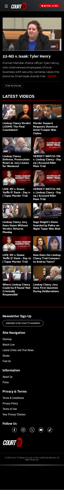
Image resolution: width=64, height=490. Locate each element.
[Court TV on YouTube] (41, 429)
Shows (6, 355)
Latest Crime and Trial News (18, 350)
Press (6, 382)
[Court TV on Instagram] (23, 429)
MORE (51, 76)
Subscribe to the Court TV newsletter (23, 323)
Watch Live (49, 5)
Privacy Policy (10, 403)
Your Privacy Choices (14, 414)
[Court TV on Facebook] (14, 429)
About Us (7, 376)
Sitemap (7, 339)
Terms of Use (10, 409)
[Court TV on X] (32, 429)
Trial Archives (13, 85)
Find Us (7, 361)
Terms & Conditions (13, 398)
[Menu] (6, 6)
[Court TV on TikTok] (49, 429)
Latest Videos (18, 97)
